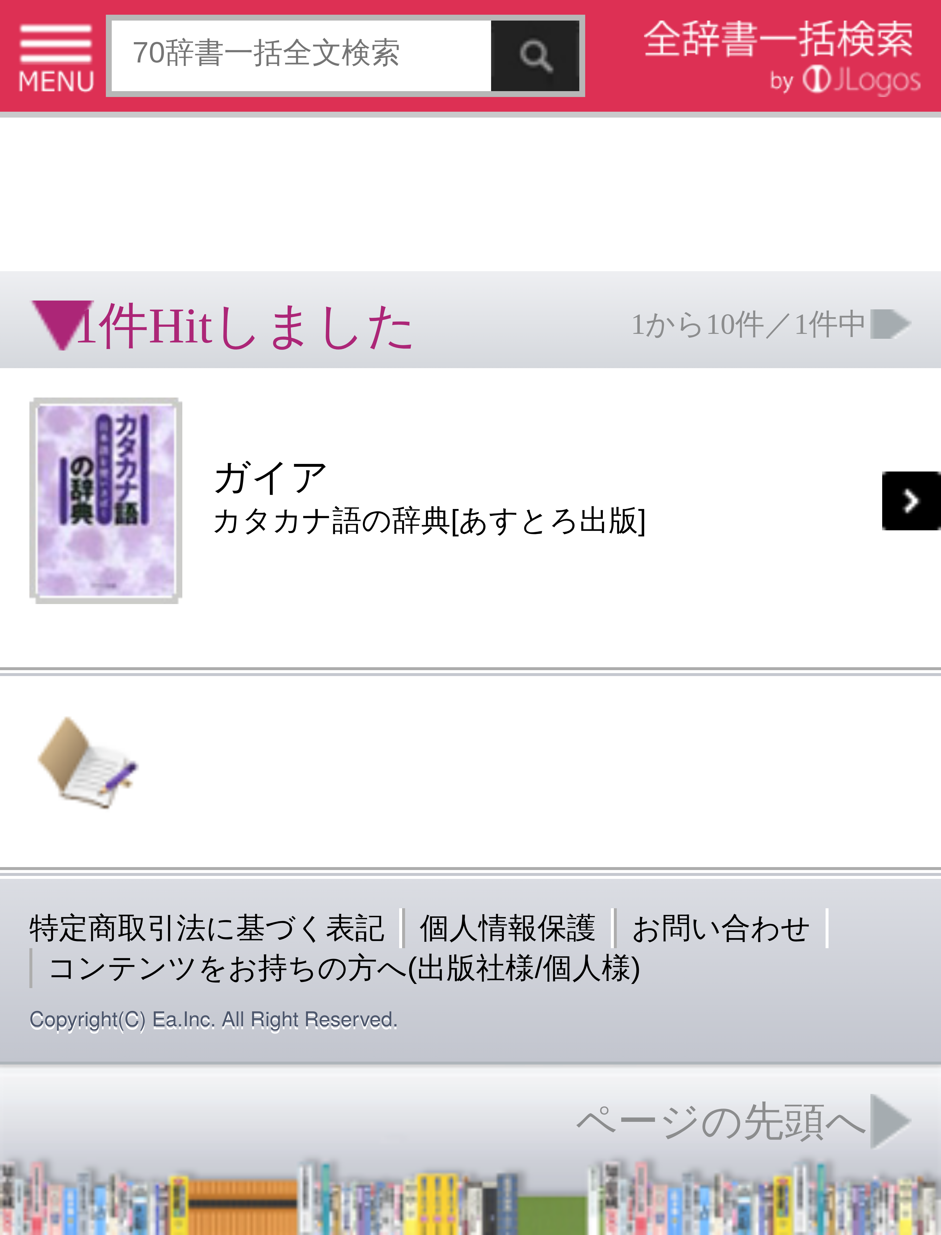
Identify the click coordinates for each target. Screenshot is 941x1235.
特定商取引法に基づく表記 (206, 927)
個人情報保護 (508, 927)
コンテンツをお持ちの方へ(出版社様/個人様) (344, 967)
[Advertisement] (470, 191)
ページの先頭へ (721, 1121)
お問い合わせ (721, 927)
